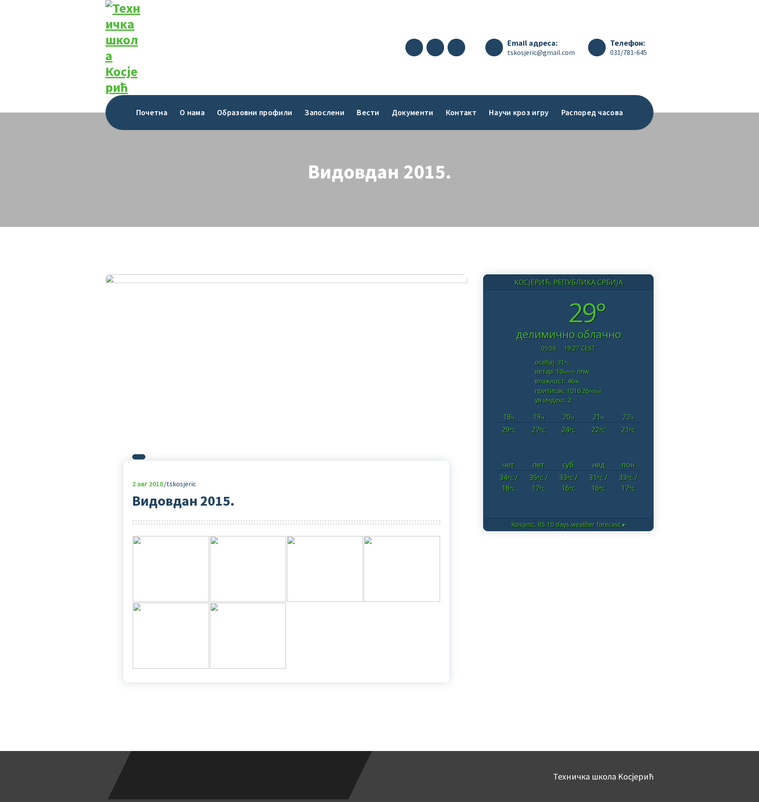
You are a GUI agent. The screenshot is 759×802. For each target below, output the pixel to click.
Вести (368, 112)
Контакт (461, 112)
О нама (192, 112)
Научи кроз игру (519, 112)
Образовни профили (254, 112)
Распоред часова (592, 112)
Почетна (151, 112)
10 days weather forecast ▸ (568, 524)
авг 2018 (147, 483)
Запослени (324, 112)
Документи (413, 112)
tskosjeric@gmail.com (541, 52)
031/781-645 (628, 52)
